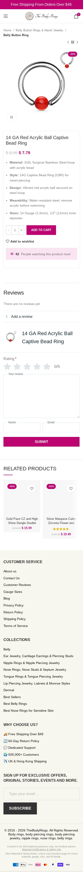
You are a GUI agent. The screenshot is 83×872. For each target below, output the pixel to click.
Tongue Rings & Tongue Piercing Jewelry (33, 676)
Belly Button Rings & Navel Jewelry (40, 30)
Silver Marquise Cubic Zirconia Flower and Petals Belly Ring (61, 523)
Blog (6, 598)
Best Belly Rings (15, 703)
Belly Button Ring (16, 35)
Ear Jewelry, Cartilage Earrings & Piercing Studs (38, 656)
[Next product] (77, 42)
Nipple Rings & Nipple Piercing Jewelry (31, 663)
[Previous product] (68, 42)
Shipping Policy (14, 619)
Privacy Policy (13, 605)
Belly (6, 649)
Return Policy (13, 612)
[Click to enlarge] (11, 117)
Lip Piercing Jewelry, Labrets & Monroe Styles (36, 683)
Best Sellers (12, 697)
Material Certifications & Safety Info (41, 849)
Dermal (8, 690)
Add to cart (41, 230)
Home (7, 30)
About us (9, 571)
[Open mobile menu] (5, 16)
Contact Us (11, 578)
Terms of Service (15, 626)
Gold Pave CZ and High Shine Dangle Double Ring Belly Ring (22, 523)
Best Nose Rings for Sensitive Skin (28, 710)
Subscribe (20, 808)
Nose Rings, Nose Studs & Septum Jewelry (34, 669)
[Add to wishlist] (32, 489)
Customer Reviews (17, 585)
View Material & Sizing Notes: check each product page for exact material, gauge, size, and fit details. (41, 855)
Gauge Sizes (12, 592)
